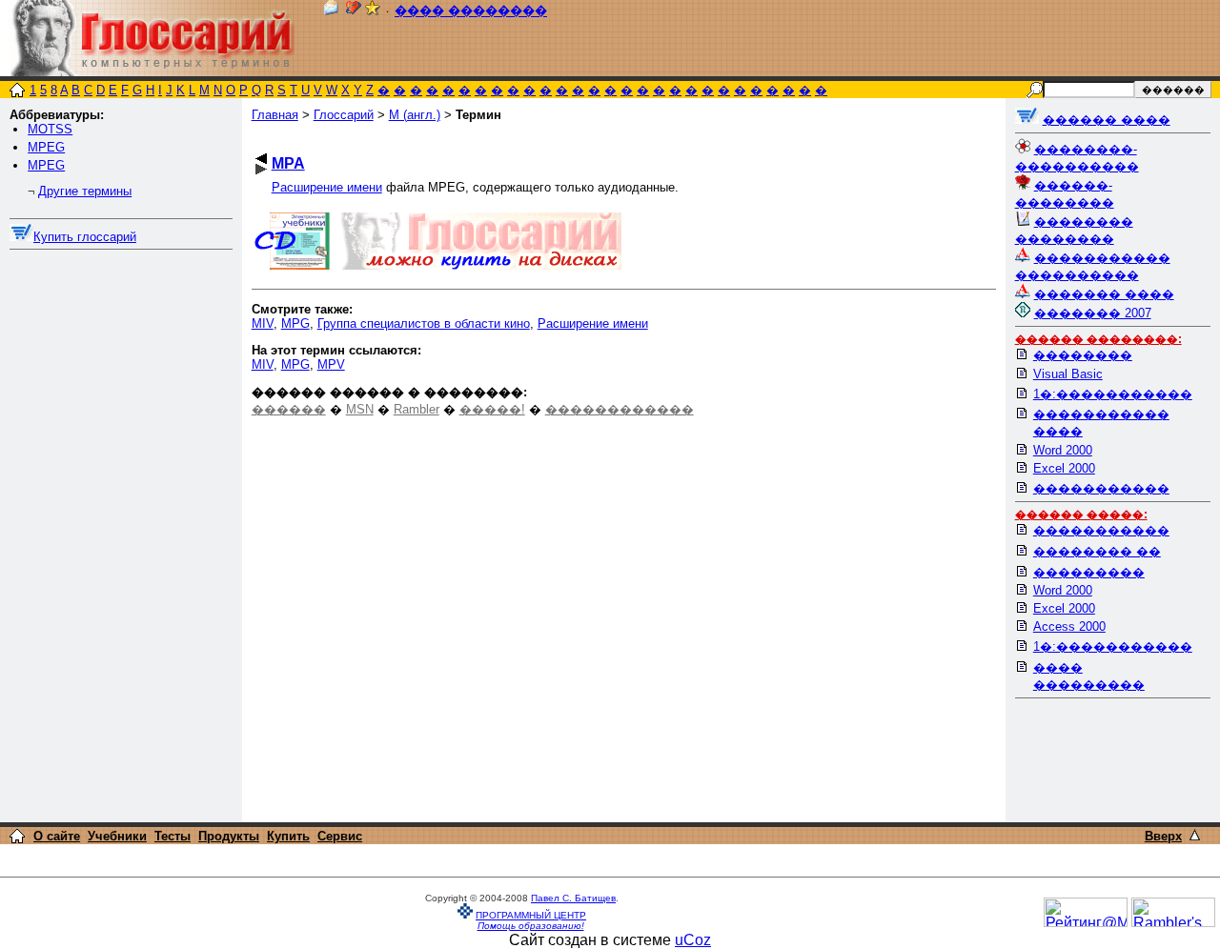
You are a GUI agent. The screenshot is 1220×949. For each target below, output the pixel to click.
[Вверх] (1195, 835)
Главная (275, 115)
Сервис (339, 836)
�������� (1082, 355)
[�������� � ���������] (372, 11)
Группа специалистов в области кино (423, 323)
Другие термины (85, 191)
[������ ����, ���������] (1027, 119)
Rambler (416, 409)
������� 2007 (1092, 313)
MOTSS (50, 129)
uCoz (693, 940)
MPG (295, 323)
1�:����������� (1112, 394)
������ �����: (1081, 514)
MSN (360, 409)
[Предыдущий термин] (261, 159)
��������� (1089, 572)
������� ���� (1104, 294)
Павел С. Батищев (573, 898)
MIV (263, 323)
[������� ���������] (353, 11)
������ (289, 409)
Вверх (1163, 836)
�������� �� (1097, 551)
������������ (619, 409)
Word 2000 (1062, 450)
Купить (288, 836)
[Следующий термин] (261, 169)
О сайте (56, 836)
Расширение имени (327, 187)
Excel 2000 (1064, 468)
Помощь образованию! (531, 925)
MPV (331, 364)
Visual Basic (1068, 374)
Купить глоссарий (84, 237)
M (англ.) (414, 115)
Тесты (172, 836)
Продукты (228, 836)
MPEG (46, 147)
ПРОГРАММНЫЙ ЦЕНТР (531, 915)
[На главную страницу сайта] (17, 92)
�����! (492, 409)
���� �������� (471, 11)
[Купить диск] (21, 237)
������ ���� (1106, 119)
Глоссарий (344, 115)
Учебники (117, 836)
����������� (1101, 488)
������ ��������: (1098, 339)
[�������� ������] (330, 11)
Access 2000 (1069, 626)
